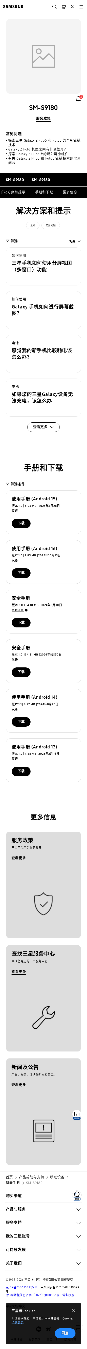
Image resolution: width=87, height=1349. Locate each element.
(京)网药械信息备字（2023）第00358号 (32, 1295)
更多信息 (70, 192)
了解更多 (17, 1322)
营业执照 (68, 1295)
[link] (78, 99)
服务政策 (43, 118)
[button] (43, 266)
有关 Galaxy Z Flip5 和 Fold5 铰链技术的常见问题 (44, 160)
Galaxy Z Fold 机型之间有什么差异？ (38, 149)
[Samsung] (12, 6)
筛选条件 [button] (18, 484)
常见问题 (51, 225)
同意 (65, 1333)
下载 (21, 523)
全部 (32, 225)
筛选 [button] (14, 241)
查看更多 (19, 858)
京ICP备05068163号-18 (22, 1287)
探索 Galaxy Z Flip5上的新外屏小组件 (38, 154)
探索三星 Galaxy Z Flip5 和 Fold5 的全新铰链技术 (44, 142)
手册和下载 (44, 192)
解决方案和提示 (12, 192)
